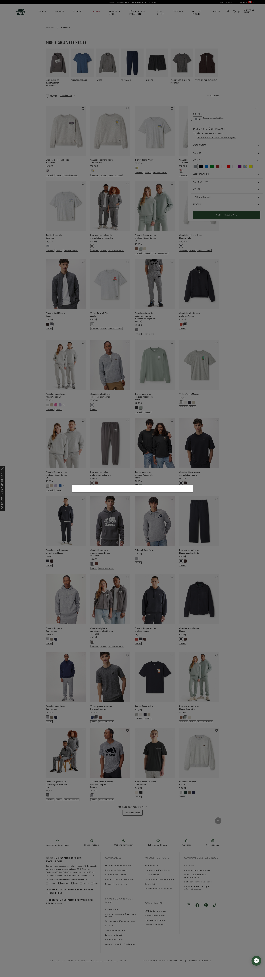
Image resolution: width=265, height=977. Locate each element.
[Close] (189, 488)
